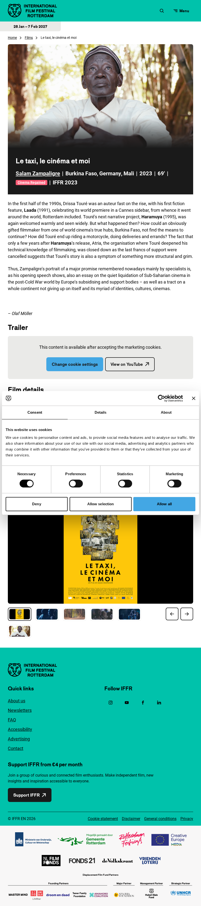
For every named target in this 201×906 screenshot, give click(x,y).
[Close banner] (193, 398)
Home (12, 38)
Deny (36, 504)
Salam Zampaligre (38, 173)
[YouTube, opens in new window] (127, 702)
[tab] (19, 614)
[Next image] (186, 614)
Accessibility (20, 729)
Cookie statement (103, 818)
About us (16, 700)
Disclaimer (131, 818)
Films (29, 38)
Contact (15, 748)
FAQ (12, 719)
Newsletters (20, 710)
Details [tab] (101, 412)
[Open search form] (162, 11)
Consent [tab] (34, 412)
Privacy (186, 818)
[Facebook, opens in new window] (143, 702)
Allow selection (100, 504)
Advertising (19, 738)
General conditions (160, 818)
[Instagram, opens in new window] (110, 702)
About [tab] (166, 412)
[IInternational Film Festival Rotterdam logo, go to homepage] (32, 10)
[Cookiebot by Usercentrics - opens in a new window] (161, 398)
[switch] (76, 483)
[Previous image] (172, 614)
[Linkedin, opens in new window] (159, 702)
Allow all (164, 504)
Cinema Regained (31, 182)
